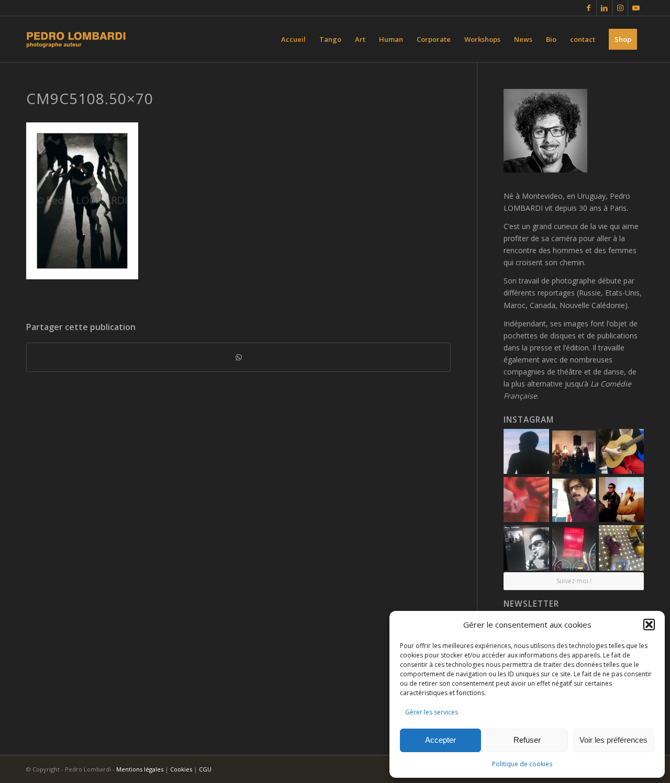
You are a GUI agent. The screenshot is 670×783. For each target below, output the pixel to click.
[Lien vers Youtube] (636, 8)
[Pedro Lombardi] (76, 39)
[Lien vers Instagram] (620, 8)
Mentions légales (139, 769)
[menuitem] (293, 39)
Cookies (181, 769)
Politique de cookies (522, 763)
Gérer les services (431, 712)
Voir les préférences (613, 739)
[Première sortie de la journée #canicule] (574, 548)
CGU (205, 769)
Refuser (527, 739)
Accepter (440, 739)
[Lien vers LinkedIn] (604, 8)
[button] (649, 624)
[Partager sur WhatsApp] (238, 357)
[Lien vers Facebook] (588, 8)
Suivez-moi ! (573, 580)
